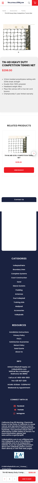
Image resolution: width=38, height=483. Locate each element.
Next (33, 153)
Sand (19, 282)
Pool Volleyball (19, 298)
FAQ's (19, 339)
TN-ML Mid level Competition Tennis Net (19, 156)
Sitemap (23, 466)
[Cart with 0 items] (35, 2)
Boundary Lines (19, 269)
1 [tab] (18, 52)
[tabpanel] (19, 34)
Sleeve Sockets (19, 286)
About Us (19, 352)
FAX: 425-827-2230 (19, 381)
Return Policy (19, 345)
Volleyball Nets (19, 265)
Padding (19, 290)
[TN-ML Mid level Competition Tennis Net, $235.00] (19, 143)
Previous (4, 153)
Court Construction (19, 278)
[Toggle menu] (3, 3)
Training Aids (19, 302)
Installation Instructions (19, 332)
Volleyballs (19, 315)
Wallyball (19, 306)
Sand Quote (19, 348)
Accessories (19, 310)
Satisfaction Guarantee (19, 342)
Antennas (19, 294)
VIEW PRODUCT (19, 170)
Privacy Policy (19, 335)
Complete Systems (19, 274)
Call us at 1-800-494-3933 (19, 378)
